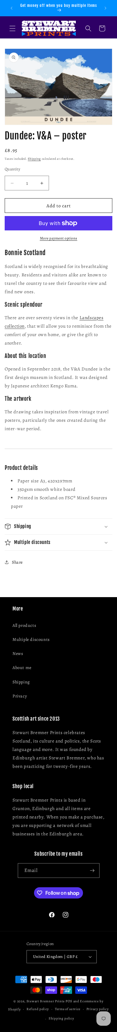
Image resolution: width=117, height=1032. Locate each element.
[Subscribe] (92, 870)
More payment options (58, 238)
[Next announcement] (105, 8)
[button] (12, 28)
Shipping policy (61, 1018)
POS (69, 1001)
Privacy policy (97, 1009)
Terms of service (67, 1009)
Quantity (12, 169)
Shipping (34, 159)
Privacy (19, 696)
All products (24, 625)
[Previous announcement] (11, 8)
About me (22, 668)
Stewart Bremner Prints (46, 1001)
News (17, 654)
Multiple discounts (31, 639)
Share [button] (17, 562)
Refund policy (38, 1009)
